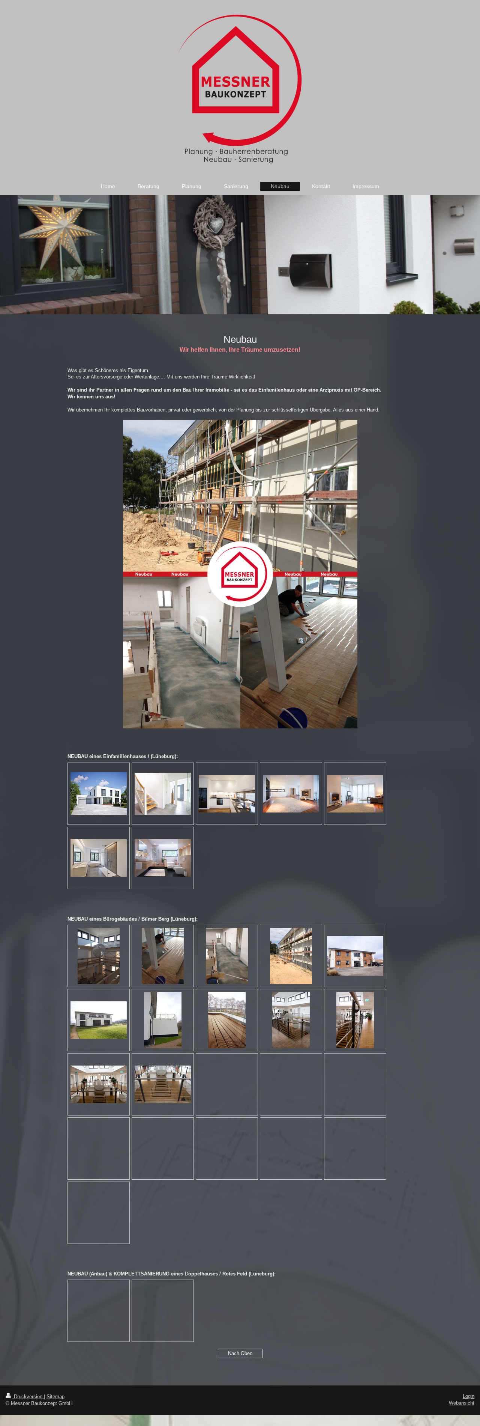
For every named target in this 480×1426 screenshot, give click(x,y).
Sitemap (55, 1396)
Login (468, 1396)
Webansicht (461, 1403)
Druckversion (28, 1396)
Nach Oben (240, 1353)
